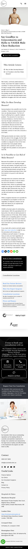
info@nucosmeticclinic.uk (8, 462)
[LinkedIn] (8, 251)
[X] (5, 251)
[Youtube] (11, 467)
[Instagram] (2, 467)
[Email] (17, 251)
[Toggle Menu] (25, 3)
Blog (7, 30)
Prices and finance (9, 301)
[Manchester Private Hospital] (5, 429)
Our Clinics (4, 477)
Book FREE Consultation (11, 55)
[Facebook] (2, 251)
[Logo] (4, 3)
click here (10, 265)
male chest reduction (10, 230)
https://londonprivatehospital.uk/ (10, 514)
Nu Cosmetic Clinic (18, 541)
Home (2, 30)
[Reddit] (11, 251)
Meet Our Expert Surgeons (12, 289)
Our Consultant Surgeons (8, 480)
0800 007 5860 (6, 459)
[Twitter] (8, 467)
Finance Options (6, 475)
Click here (6, 354)
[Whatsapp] (3, 541)
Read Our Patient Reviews (12, 283)
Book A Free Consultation (14, 547)
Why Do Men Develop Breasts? (15, 69)
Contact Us (4, 485)
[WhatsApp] (14, 251)
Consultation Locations (11, 294)
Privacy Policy (5, 487)
